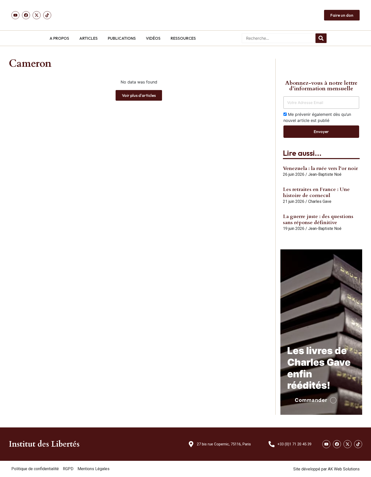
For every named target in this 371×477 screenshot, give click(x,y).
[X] (37, 15)
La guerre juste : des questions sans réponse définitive (318, 219)
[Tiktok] (47, 15)
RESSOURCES (183, 38)
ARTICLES (88, 38)
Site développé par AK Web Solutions (326, 469)
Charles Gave (319, 201)
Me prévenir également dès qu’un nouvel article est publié (317, 117)
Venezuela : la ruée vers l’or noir (320, 168)
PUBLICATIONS (122, 38)
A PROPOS (59, 38)
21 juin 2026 (293, 201)
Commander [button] (311, 400)
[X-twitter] (347, 444)
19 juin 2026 (293, 228)
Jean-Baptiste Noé (324, 174)
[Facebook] (26, 15)
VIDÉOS (153, 38)
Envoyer (321, 131)
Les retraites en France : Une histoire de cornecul (316, 192)
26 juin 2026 (293, 174)
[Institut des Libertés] (185, 15)
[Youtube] (15, 15)
